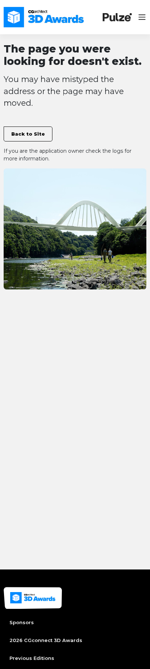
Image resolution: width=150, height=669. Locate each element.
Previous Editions (31, 658)
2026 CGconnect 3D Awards (45, 640)
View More (19, 172)
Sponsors (21, 622)
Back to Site (28, 134)
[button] (142, 17)
